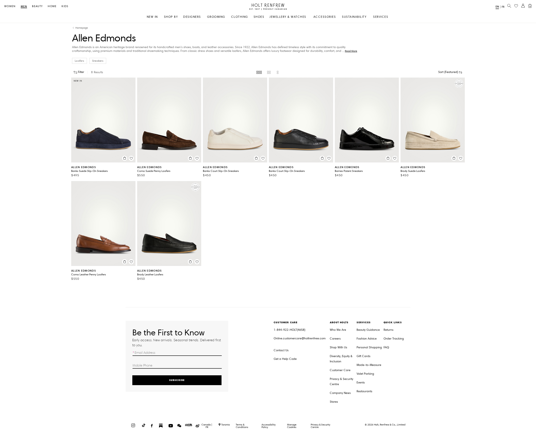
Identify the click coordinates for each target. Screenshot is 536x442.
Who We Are (338, 330)
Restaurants (364, 391)
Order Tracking (394, 338)
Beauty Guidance (368, 330)
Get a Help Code (285, 359)
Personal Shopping (369, 347)
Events (361, 382)
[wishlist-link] (516, 6)
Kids (65, 6)
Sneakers (97, 61)
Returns (388, 330)
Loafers (79, 61)
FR (503, 7)
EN (497, 6)
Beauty (37, 6)
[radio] (259, 72)
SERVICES (380, 16)
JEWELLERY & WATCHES (287, 16)
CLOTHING (239, 16)
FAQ (386, 347)
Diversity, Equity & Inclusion (341, 358)
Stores (334, 402)
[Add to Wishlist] (131, 158)
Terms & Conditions (242, 426)
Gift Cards (363, 356)
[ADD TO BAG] (124, 158)
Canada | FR (206, 425)
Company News (340, 393)
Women (10, 6)
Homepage (81, 28)
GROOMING (216, 16)
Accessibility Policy (269, 426)
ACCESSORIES (324, 16)
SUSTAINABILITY (354, 16)
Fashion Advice (367, 338)
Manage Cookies (291, 426)
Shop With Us (338, 347)
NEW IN (152, 16)
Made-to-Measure (369, 365)
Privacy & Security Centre (341, 381)
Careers (335, 338)
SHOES (259, 16)
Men (24, 6)
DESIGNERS (192, 16)
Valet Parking (365, 374)
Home (52, 6)
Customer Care (340, 370)
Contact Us (281, 350)
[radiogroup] (268, 72)
